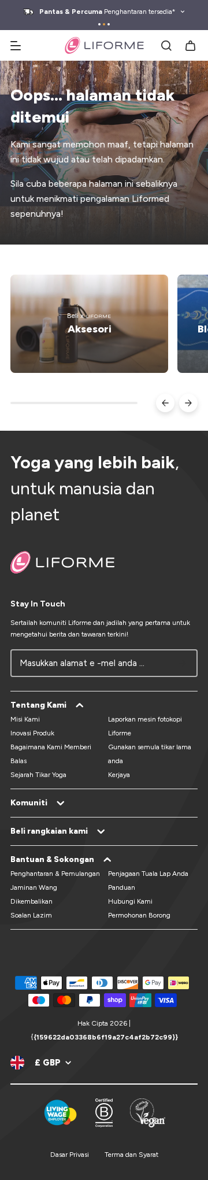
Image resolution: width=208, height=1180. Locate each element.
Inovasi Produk (32, 733)
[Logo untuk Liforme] (104, 45)
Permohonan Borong (139, 915)
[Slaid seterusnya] (188, 403)
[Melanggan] (183, 663)
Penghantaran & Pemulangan (55, 874)
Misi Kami (25, 719)
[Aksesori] (89, 324)
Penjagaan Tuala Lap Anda (148, 874)
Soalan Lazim (31, 915)
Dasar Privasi (69, 1155)
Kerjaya (119, 775)
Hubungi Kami (130, 901)
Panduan (121, 887)
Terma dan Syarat (131, 1155)
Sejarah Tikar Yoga (38, 775)
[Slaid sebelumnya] (165, 403)
